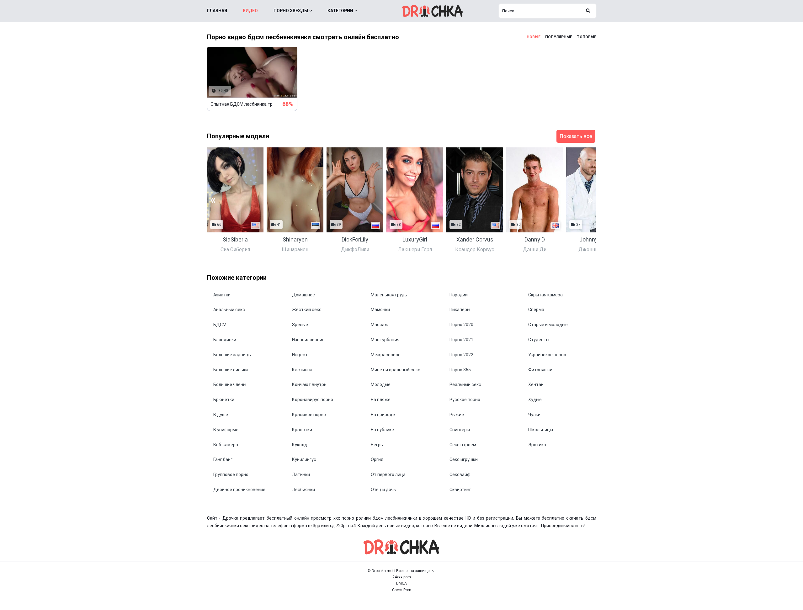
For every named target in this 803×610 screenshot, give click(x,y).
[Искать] (588, 11)
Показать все (576, 136)
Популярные (558, 37)
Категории (340, 10)
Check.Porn (401, 590)
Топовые (586, 37)
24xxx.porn (401, 577)
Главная (217, 10)
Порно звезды (291, 10)
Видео (250, 10)
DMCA (401, 583)
